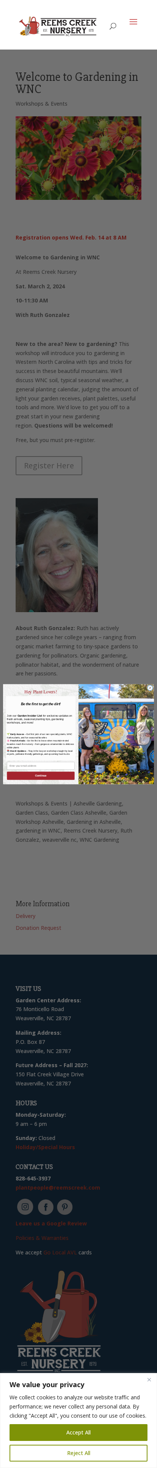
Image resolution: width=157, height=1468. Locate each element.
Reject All (78, 1453)
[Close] (149, 1379)
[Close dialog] (150, 687)
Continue (41, 775)
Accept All (78, 1432)
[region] (78, 1420)
